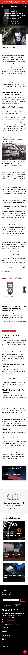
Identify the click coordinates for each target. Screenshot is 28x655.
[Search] (5, 6)
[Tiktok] (17, 610)
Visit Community (14, 478)
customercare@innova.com (13, 624)
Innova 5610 (4, 360)
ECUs (21, 229)
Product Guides (12, 47)
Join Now (22, 600)
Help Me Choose (14, 508)
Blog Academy (5, 47)
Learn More (14, 2)
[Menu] (2, 6)
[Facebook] (11, 610)
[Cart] (25, 6)
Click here (11, 622)
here (16, 378)
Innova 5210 (18, 358)
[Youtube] (14, 610)
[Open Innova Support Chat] (25, 652)
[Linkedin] (3, 610)
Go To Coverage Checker (9, 331)
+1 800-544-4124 (11, 620)
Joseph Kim (16, 21)
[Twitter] (6, 610)
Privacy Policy (18, 604)
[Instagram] (9, 610)
